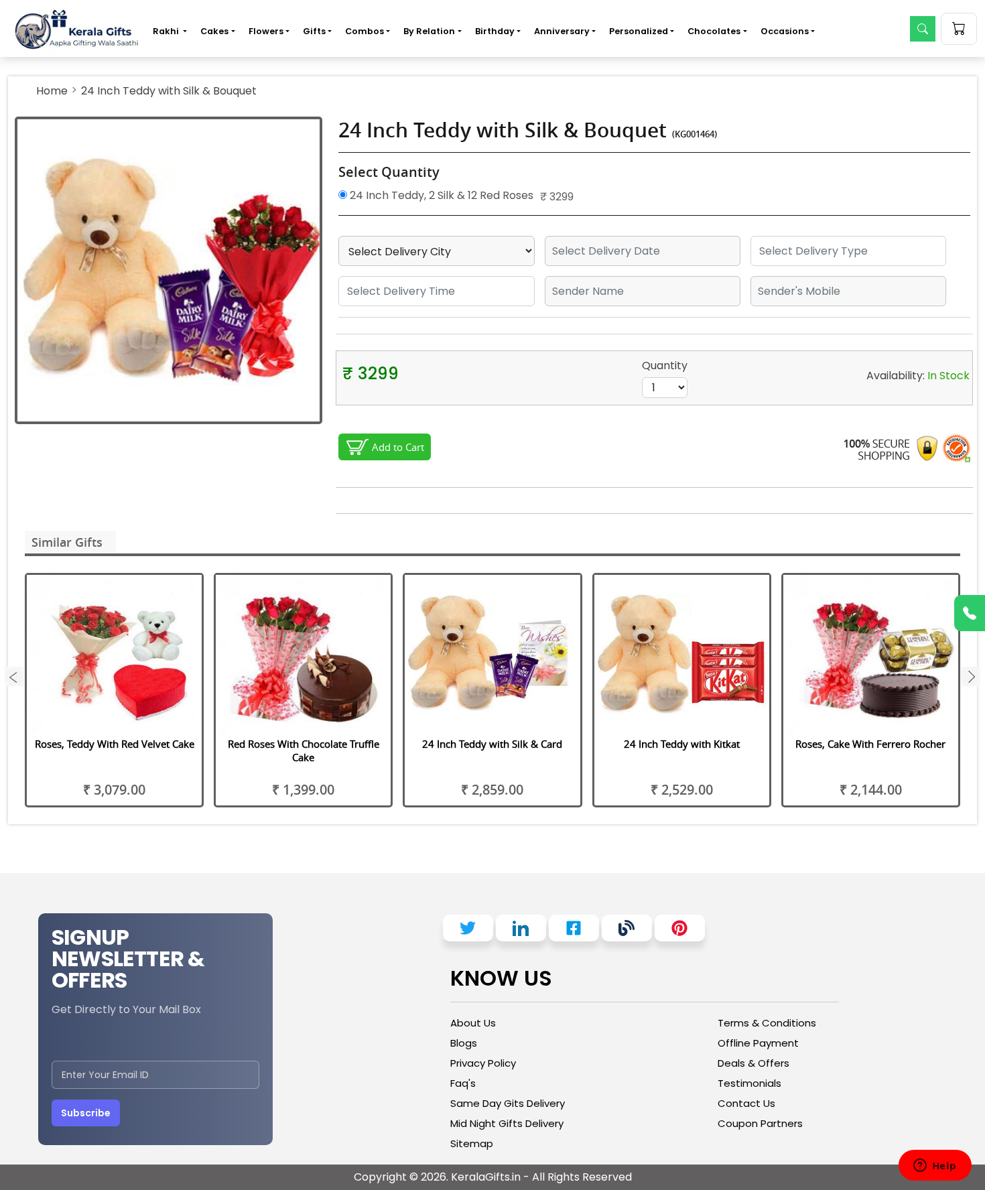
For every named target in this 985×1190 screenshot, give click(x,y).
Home (52, 90)
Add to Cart (398, 447)
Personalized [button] (638, 31)
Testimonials (749, 1083)
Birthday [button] (495, 31)
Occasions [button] (785, 31)
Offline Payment (758, 1043)
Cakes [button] (214, 31)
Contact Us (746, 1103)
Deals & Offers (753, 1063)
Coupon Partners (760, 1123)
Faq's (463, 1083)
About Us (473, 1023)
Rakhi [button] (167, 31)
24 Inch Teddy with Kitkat (682, 743)
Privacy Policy (483, 1063)
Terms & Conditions (767, 1023)
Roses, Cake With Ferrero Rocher (870, 743)
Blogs (463, 1043)
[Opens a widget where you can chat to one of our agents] (935, 1166)
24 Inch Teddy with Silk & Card (492, 743)
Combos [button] (364, 31)
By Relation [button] (429, 31)
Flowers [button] (266, 31)
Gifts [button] (314, 31)
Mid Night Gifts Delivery (507, 1123)
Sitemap (471, 1143)
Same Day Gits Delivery (507, 1103)
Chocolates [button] (713, 31)
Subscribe (86, 1113)
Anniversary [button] (562, 31)
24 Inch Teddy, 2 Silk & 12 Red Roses (440, 195)
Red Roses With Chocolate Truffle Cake (303, 750)
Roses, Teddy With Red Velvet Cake (114, 743)
